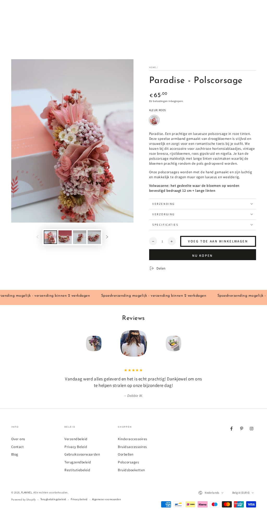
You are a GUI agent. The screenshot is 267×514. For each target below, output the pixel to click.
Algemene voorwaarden (106, 499)
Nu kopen (202, 255)
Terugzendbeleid (77, 462)
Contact (17, 446)
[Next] (203, 343)
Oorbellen (126, 454)
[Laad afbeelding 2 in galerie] (65, 237)
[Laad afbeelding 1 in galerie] (50, 237)
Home (152, 67)
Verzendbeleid (76, 439)
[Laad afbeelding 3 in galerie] (79, 237)
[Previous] (63, 343)
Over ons (18, 439)
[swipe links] (37, 237)
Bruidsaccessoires (132, 446)
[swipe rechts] (107, 237)
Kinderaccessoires (132, 439)
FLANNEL (26, 492)
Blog (14, 454)
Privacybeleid (79, 499)
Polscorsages (128, 462)
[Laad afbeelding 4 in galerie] (94, 237)
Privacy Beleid (75, 446)
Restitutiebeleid (77, 470)
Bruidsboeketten (131, 470)
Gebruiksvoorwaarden (82, 454)
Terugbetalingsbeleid (53, 499)
